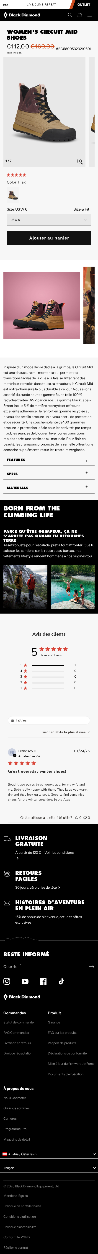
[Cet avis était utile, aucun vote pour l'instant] (76, 817)
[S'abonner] (92, 966)
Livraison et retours (17, 1043)
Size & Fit (81, 209)
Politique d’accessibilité (19, 1227)
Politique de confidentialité (22, 1206)
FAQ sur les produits (62, 1033)
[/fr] (22, 15)
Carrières (10, 1118)
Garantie (54, 1022)
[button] (70, 15)
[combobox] (65, 732)
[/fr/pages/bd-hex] (5, 5)
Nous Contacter (14, 1098)
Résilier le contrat (15, 1248)
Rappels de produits (62, 1043)
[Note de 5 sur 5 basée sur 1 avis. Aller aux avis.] (17, 175)
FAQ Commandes (16, 1033)
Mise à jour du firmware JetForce (71, 1064)
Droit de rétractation (17, 1053)
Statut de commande (18, 1022)
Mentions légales (15, 1196)
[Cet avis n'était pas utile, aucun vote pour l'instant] (85, 817)
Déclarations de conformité (67, 1053)
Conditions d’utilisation (19, 1217)
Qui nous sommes (16, 1108)
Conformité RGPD (16, 1237)
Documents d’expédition (65, 1074)
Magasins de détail (16, 1139)
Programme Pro (14, 1129)
